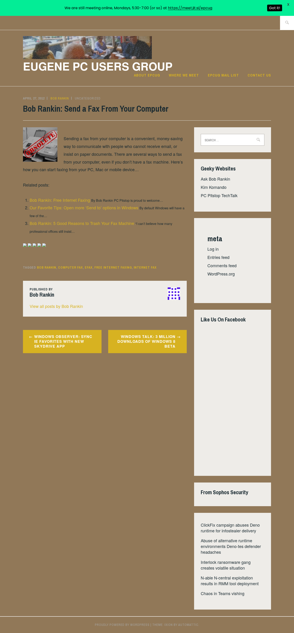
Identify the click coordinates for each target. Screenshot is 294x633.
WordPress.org (221, 274)
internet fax (145, 267)
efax (89, 267)
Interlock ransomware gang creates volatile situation (226, 565)
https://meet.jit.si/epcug (190, 8)
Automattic (188, 625)
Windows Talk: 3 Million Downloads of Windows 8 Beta (146, 341)
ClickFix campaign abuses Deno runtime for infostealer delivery (230, 528)
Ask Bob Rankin (215, 179)
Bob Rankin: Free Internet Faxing (60, 200)
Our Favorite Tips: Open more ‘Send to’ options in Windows (84, 207)
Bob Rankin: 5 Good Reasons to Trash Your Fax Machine (82, 223)
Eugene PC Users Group (97, 66)
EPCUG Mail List (223, 75)
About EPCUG (147, 75)
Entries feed (218, 257)
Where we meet (184, 75)
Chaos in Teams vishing (222, 593)
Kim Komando (213, 187)
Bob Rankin (60, 98)
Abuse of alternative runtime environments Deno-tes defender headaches (231, 546)
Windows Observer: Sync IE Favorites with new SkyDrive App (63, 341)
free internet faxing (113, 267)
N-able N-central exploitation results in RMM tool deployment (230, 580)
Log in (213, 249)
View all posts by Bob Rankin (56, 306)
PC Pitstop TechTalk (219, 195)
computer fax (70, 267)
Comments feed (222, 265)
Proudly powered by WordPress (122, 625)
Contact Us (259, 75)
